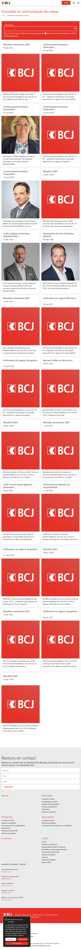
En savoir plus (16, 943)
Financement (5, 828)
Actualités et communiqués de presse (54, 849)
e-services (6, 838)
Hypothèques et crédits (49, 802)
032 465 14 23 (6, 900)
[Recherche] (74, 2)
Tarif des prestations (48, 855)
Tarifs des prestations (49, 812)
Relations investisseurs (49, 844)
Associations (48, 816)
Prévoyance (46, 809)
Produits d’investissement (50, 804)
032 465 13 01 (6, 893)
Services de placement (49, 807)
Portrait (44, 842)
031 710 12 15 (6, 886)
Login (66, 3)
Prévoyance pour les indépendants (13, 825)
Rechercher (9, 25)
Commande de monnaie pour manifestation (57, 825)
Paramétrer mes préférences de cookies (40, 945)
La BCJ (3, 15)
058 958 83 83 (6, 879)
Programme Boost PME (9, 831)
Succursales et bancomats (50, 852)
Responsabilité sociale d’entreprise (53, 847)
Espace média (46, 862)
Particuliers (47, 795)
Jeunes (4, 795)
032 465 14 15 (6, 872)
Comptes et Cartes (48, 799)
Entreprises (7, 816)
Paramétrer (22, 939)
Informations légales (49, 860)
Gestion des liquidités (8, 823)
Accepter (11, 939)
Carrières (45, 857)
